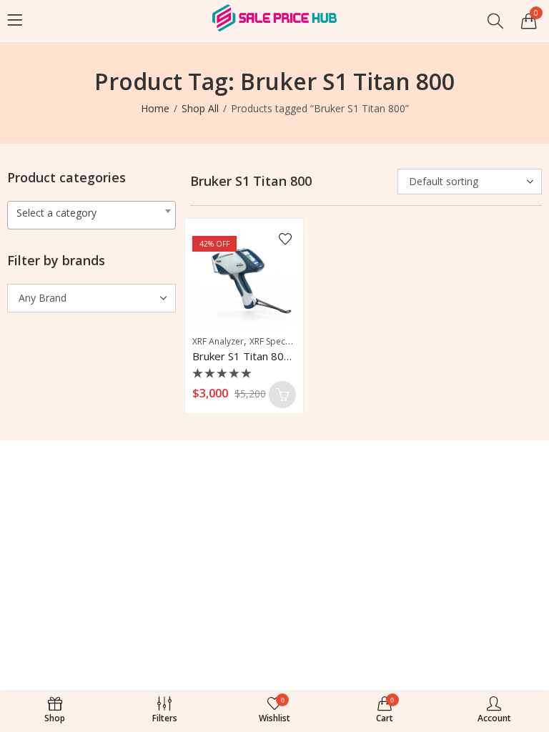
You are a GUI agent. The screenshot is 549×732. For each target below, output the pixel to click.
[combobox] (91, 215)
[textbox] (91, 213)
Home (155, 108)
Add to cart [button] (282, 394)
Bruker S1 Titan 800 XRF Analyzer (274, 356)
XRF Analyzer (218, 341)
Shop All (200, 108)
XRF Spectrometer (285, 341)
